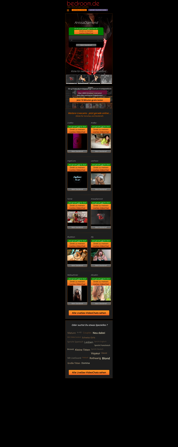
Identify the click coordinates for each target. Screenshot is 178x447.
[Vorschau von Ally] (101, 262)
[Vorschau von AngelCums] (77, 186)
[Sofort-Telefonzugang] (70, 9)
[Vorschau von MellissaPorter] (77, 300)
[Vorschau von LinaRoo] (77, 148)
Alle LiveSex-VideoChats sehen (89, 312)
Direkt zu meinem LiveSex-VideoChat (86, 32)
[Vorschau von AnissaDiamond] (101, 224)
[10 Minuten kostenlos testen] (69, 9)
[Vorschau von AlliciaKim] (101, 300)
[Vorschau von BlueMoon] (77, 262)
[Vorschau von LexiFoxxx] (101, 186)
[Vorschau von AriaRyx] (101, 148)
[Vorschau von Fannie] (77, 224)
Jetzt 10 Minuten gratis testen (90, 100)
